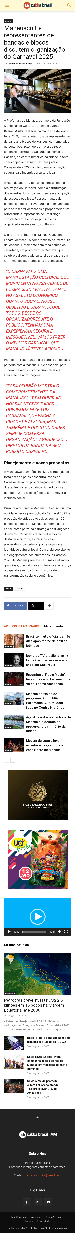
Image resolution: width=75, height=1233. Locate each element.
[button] (6, 5)
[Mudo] (59, 932)
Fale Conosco (18, 1217)
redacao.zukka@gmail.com (43, 1175)
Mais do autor (54, 626)
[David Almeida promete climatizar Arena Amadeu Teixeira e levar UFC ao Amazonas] (14, 1086)
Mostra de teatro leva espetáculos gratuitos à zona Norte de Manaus (44, 745)
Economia (10, 993)
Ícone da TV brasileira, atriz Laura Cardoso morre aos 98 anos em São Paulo (47, 660)
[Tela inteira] (66, 932)
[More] (49, 606)
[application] (37, 917)
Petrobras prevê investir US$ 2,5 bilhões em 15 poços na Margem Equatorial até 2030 (34, 1005)
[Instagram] (38, 1202)
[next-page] (12, 760)
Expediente (36, 1217)
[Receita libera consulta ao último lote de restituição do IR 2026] (14, 1043)
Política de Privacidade (37, 1221)
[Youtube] (48, 1202)
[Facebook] (27, 1202)
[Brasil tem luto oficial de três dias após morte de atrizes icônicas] (14, 641)
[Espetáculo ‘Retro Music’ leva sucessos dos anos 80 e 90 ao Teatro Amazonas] (14, 679)
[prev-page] (6, 760)
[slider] (34, 932)
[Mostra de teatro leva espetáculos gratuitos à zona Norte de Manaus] (14, 745)
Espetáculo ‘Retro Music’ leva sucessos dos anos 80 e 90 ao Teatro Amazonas (48, 679)
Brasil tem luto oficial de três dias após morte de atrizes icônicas (48, 641)
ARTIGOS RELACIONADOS (22, 626)
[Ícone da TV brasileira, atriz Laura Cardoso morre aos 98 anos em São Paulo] (14, 660)
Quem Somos (53, 1217)
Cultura (8, 21)
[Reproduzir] (9, 932)
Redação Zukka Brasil (20, 63)
